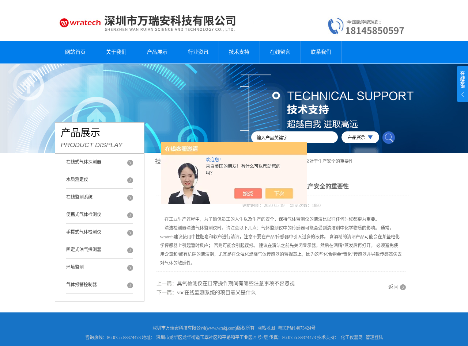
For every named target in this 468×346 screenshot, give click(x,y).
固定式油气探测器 (83, 249)
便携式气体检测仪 (83, 214)
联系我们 (321, 52)
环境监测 (75, 267)
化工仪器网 (352, 337)
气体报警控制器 (81, 284)
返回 (393, 287)
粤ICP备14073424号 (297, 328)
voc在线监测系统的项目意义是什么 (216, 292)
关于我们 (116, 52)
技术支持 (239, 52)
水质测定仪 (77, 179)
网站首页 (75, 52)
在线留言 (280, 52)
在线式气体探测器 (83, 162)
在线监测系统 (79, 197)
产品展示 (157, 52)
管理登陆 (374, 337)
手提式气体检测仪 (83, 232)
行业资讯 (198, 52)
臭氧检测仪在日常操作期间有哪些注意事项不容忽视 (236, 283)
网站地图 (266, 328)
